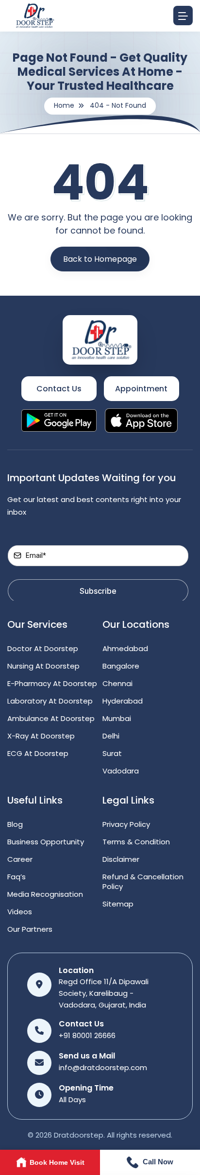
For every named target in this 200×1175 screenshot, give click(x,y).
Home (64, 105)
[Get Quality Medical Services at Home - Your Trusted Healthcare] (100, 339)
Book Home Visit (57, 1162)
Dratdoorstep (78, 1135)
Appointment (141, 388)
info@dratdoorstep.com (103, 1067)
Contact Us (59, 388)
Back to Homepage (100, 259)
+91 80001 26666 (87, 1035)
